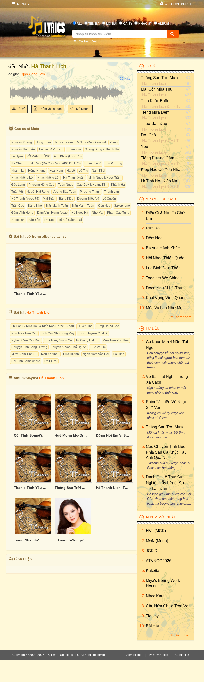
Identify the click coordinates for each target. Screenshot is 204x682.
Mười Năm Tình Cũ (24, 354)
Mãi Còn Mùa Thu (156, 89)
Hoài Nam (56, 170)
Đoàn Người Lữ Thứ (164, 288)
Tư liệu (152, 328)
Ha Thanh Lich (183, 106)
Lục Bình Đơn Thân (163, 268)
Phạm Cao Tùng (118, 212)
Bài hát (152, 626)
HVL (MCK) (156, 531)
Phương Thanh (90, 191)
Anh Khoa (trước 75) (68, 156)
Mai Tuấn (49, 198)
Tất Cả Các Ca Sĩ (70, 220)
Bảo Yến (34, 220)
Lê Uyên (17, 156)
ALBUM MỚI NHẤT (161, 517)
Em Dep (49, 220)
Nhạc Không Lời (22, 177)
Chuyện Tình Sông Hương (29, 347)
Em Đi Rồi (50, 361)
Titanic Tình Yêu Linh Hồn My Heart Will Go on (30, 294)
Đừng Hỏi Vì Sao (107, 326)
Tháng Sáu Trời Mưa (159, 78)
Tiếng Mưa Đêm (155, 112)
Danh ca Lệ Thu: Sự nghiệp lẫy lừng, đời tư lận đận (165, 483)
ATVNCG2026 (158, 561)
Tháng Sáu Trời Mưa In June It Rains (71, 488)
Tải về (21, 109)
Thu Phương (113, 163)
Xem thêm (182, 317)
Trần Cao (17, 205)
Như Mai (97, 212)
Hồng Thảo (43, 142)
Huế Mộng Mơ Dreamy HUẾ (71, 435)
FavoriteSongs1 (71, 540)
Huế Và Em (98, 347)
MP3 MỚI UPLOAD (161, 199)
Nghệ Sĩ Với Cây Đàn (26, 340)
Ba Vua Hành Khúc (163, 248)
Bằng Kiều (66, 198)
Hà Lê (71, 170)
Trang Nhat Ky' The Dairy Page (30, 540)
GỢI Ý (150, 66)
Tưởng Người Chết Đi (93, 333)
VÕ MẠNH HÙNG (38, 156)
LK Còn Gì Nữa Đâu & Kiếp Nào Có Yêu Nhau (42, 326)
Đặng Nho (35, 205)
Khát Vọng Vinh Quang (166, 298)
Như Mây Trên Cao (24, 333)
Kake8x (152, 570)
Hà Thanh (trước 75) (25, 198)
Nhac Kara (155, 596)
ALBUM (163, 23)
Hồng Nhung (37, 170)
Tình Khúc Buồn (155, 101)
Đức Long (18, 184)
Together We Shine (163, 278)
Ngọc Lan (18, 220)
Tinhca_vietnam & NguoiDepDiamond (80, 142)
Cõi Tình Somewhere (25, 361)
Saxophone (122, 205)
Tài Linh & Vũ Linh (51, 149)
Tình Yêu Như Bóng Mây (57, 333)
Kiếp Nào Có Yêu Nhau (162, 169)
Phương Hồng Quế (41, 184)
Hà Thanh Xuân (74, 177)
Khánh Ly (17, 170)
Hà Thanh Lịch (48, 66)
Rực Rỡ (153, 228)
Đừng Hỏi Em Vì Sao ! (112, 435)
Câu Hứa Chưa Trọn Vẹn (168, 606)
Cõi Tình (118, 354)
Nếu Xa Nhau (50, 354)
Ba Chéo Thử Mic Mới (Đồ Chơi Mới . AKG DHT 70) (46, 163)
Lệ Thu (83, 170)
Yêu (144, 146)
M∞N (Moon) (157, 541)
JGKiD (151, 551)
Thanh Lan (111, 191)
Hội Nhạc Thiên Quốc (165, 258)
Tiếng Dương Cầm (157, 158)
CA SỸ (127, 23)
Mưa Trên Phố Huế (116, 340)
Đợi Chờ (148, 135)
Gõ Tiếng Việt (87, 41)
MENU (21, 4)
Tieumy (152, 616)
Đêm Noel (155, 238)
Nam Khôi (98, 170)
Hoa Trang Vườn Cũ (58, 340)
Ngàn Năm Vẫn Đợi (96, 354)
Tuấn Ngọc (65, 184)
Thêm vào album (50, 109)
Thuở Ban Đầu (154, 123)
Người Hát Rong (38, 191)
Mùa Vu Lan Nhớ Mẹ (164, 308)
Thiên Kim (74, 149)
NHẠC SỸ (145, 23)
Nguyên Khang (21, 142)
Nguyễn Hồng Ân (23, 149)
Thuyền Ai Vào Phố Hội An (69, 347)
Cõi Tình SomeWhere (30, 435)
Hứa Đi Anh (71, 354)
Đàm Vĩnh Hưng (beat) (52, 212)
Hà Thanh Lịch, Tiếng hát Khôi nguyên (112, 488)
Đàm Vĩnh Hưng (22, 212)
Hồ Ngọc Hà (79, 212)
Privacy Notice (158, 655)
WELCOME (178, 4)
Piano (114, 142)
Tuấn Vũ (17, 191)
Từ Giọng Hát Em (87, 340)
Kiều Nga (104, 205)
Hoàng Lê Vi (92, 163)
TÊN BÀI (94, 23)
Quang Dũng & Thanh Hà (102, 149)
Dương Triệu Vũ (88, 198)
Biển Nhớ (17, 66)
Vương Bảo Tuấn (64, 191)
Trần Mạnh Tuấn (57, 205)
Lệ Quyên (109, 198)
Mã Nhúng (82, 109)
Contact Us (182, 655)
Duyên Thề (85, 326)
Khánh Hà (118, 184)
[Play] (15, 79)
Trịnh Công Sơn (32, 74)
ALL (79, 23)
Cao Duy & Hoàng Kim (92, 184)
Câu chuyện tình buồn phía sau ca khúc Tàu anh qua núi (167, 452)
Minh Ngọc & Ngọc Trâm (104, 177)
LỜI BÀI (111, 23)
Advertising (134, 655)
